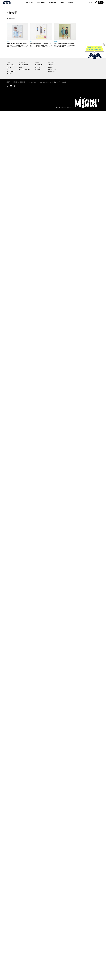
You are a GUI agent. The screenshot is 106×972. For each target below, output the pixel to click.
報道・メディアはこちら (60, 82)
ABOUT (70, 2)
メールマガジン (32, 82)
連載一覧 (37, 68)
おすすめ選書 (51, 71)
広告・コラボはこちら (45, 82)
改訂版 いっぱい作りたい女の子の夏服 (16, 43)
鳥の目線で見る (22, 62)
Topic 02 (9, 70)
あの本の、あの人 (52, 70)
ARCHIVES (9, 73)
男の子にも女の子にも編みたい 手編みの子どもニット (65, 43)
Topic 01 (9, 68)
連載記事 (37, 62)
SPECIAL (29, 2)
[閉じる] (103, 45)
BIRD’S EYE (41, 2)
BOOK (61, 2)
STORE (15, 82)
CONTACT (22, 82)
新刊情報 (50, 68)
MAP (20, 68)
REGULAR (52, 2)
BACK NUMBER (10, 71)
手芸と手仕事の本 (51, 62)
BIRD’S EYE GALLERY (24, 70)
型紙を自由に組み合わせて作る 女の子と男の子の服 (41, 43)
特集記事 (8, 62)
